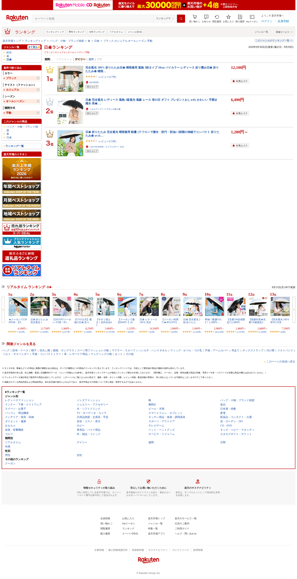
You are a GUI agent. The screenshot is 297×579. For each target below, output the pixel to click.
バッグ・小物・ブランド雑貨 (67, 40)
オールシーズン (15, 101)
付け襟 (270, 350)
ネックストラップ (252, 350)
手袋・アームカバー (217, 350)
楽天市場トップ (12, 40)
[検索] (181, 19)
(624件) (174, 332)
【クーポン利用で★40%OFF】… (170, 321)
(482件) (131, 332)
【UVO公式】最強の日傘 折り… (83, 321)
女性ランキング (97, 32)
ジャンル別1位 (135, 32)
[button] (206, 19)
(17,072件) (110, 332)
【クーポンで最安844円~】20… (126, 321)
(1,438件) (262, 332)
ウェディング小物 (101, 354)
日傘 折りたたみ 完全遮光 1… (39, 321)
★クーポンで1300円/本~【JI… (18, 321)
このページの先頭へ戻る (280, 361)
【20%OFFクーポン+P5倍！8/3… (61, 321)
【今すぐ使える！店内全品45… (104, 322)
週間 (91, 59)
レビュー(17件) (107, 76)
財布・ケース (20, 350)
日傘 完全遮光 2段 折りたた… (191, 321)
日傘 (96, 40)
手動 (8, 112)
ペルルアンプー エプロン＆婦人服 (105, 109)
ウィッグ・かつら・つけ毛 (186, 350)
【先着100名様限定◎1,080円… (236, 321)
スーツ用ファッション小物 (93, 350)
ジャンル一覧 (261, 32)
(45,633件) (219, 332)
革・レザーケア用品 (76, 354)
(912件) (22, 332)
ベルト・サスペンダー (16, 354)
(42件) (283, 332)
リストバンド (285, 350)
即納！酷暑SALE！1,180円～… (213, 321)
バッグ (5, 350)
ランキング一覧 (14, 145)
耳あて (235, 350)
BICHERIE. (94, 82)
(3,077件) (66, 332)
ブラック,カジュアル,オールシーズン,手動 (127, 40)
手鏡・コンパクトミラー (46, 354)
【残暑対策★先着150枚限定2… (257, 321)
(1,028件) (44, 332)
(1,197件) (241, 332)
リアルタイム (116, 32)
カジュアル (12, 89)
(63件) (152, 332)
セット (119, 354)
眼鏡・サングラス (63, 350)
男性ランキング (76, 32)
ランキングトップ (55, 32)
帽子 (34, 350)
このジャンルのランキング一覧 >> (274, 40)
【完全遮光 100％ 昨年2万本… (280, 321)
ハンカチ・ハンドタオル (152, 350)
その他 (130, 354)
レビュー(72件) (107, 141)
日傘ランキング (58, 47)
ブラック (11, 78)
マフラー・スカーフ (123, 350)
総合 (9, 52)
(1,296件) (88, 332)
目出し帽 (45, 350)
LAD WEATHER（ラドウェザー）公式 (107, 147)
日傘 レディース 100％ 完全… (148, 321)
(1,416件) (197, 332)
